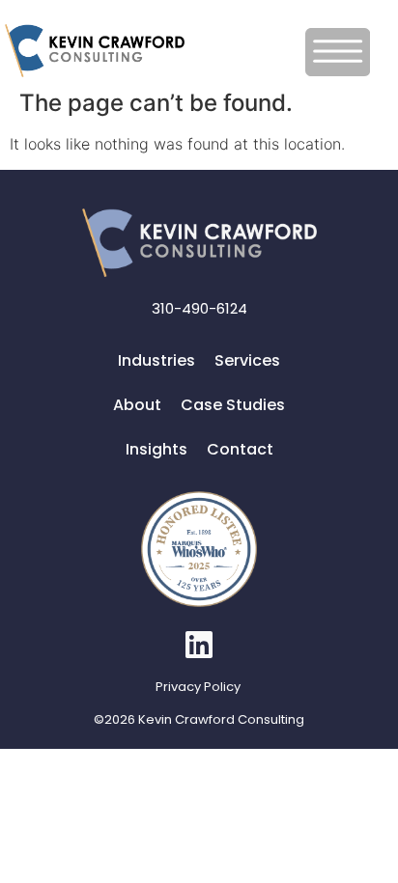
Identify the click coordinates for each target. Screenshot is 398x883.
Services (247, 360)
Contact (240, 449)
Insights (156, 449)
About (137, 405)
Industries (156, 360)
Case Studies (233, 405)
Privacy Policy (198, 686)
